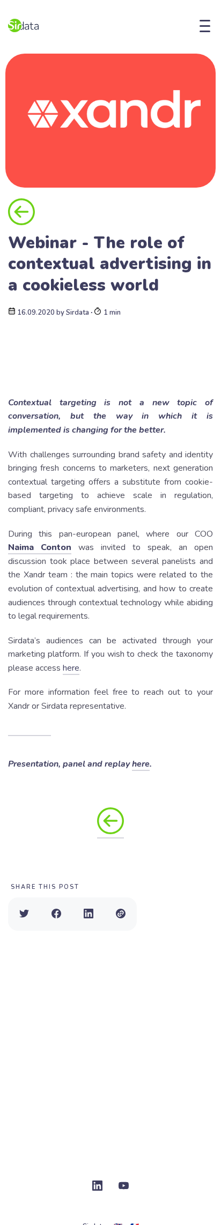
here (71, 668)
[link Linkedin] (97, 1186)
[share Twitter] (24, 914)
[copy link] (121, 914)
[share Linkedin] (88, 914)
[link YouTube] (124, 1186)
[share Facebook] (56, 914)
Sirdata (77, 312)
